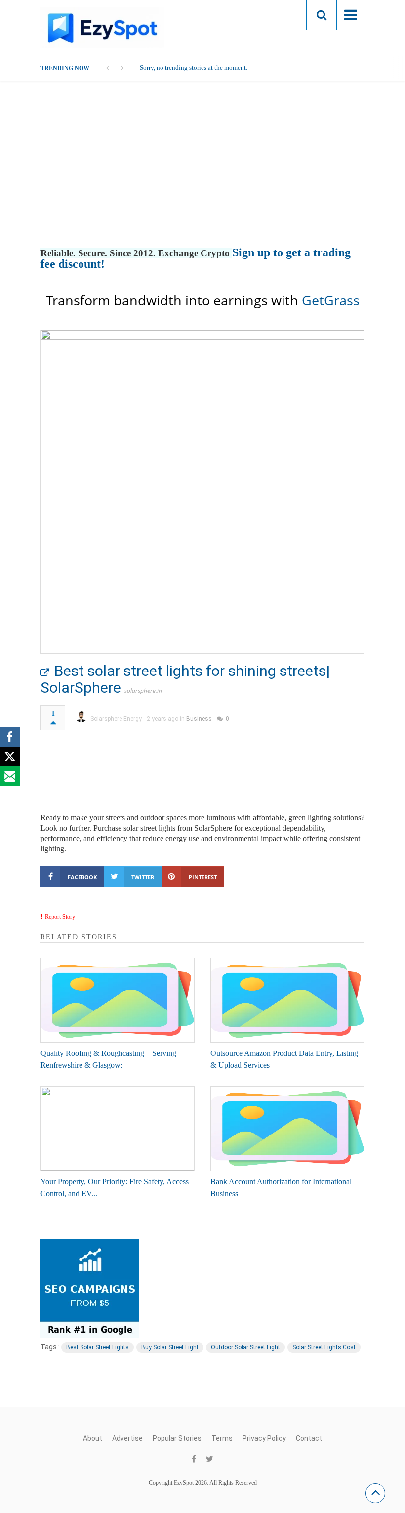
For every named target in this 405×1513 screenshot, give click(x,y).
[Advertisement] (202, 174)
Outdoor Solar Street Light (245, 1347)
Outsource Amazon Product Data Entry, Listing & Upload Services (284, 1059)
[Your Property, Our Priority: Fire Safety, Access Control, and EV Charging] (117, 1129)
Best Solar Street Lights (97, 1347)
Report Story (60, 916)
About (92, 1438)
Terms (222, 1438)
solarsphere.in (143, 690)
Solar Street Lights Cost (324, 1347)
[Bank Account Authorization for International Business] (287, 1129)
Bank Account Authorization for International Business (281, 1187)
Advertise (127, 1438)
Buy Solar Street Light (170, 1347)
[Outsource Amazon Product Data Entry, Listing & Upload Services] (287, 1000)
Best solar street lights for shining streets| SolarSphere (185, 679)
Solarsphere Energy (116, 718)
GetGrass (331, 300)
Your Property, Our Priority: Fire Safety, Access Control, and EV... (114, 1187)
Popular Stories (177, 1438)
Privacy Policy (264, 1438)
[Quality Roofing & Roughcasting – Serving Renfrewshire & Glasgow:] (117, 1000)
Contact (309, 1438)
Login (279, 14)
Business (199, 718)
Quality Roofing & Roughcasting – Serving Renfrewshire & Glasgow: (108, 1059)
